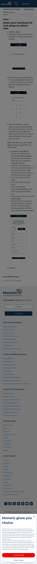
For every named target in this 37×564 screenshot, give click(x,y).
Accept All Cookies (18, 555)
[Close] (34, 516)
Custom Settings (18, 560)
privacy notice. (24, 549)
